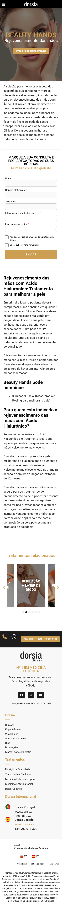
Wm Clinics (11, 734)
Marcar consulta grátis (18, 752)
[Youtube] (40, 695)
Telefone (10, 201)
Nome (8, 178)
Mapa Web (54, 864)
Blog (7, 743)
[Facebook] (21, 695)
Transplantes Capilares (18, 774)
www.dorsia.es (24, 824)
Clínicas (9, 725)
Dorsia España (24, 819)
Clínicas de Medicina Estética (31, 848)
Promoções (12, 747)
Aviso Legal (22, 864)
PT (25, 856)
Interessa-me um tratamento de (22, 213)
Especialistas (13, 729)
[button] (4, 587)
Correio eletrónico (15, 190)
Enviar (31, 254)
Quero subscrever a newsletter (24, 245)
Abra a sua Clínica (15, 738)
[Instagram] (31, 695)
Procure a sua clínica (16, 224)
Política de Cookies (38, 864)
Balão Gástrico (13, 788)
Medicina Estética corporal (20, 779)
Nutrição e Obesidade (17, 769)
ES (37, 856)
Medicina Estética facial (19, 784)
